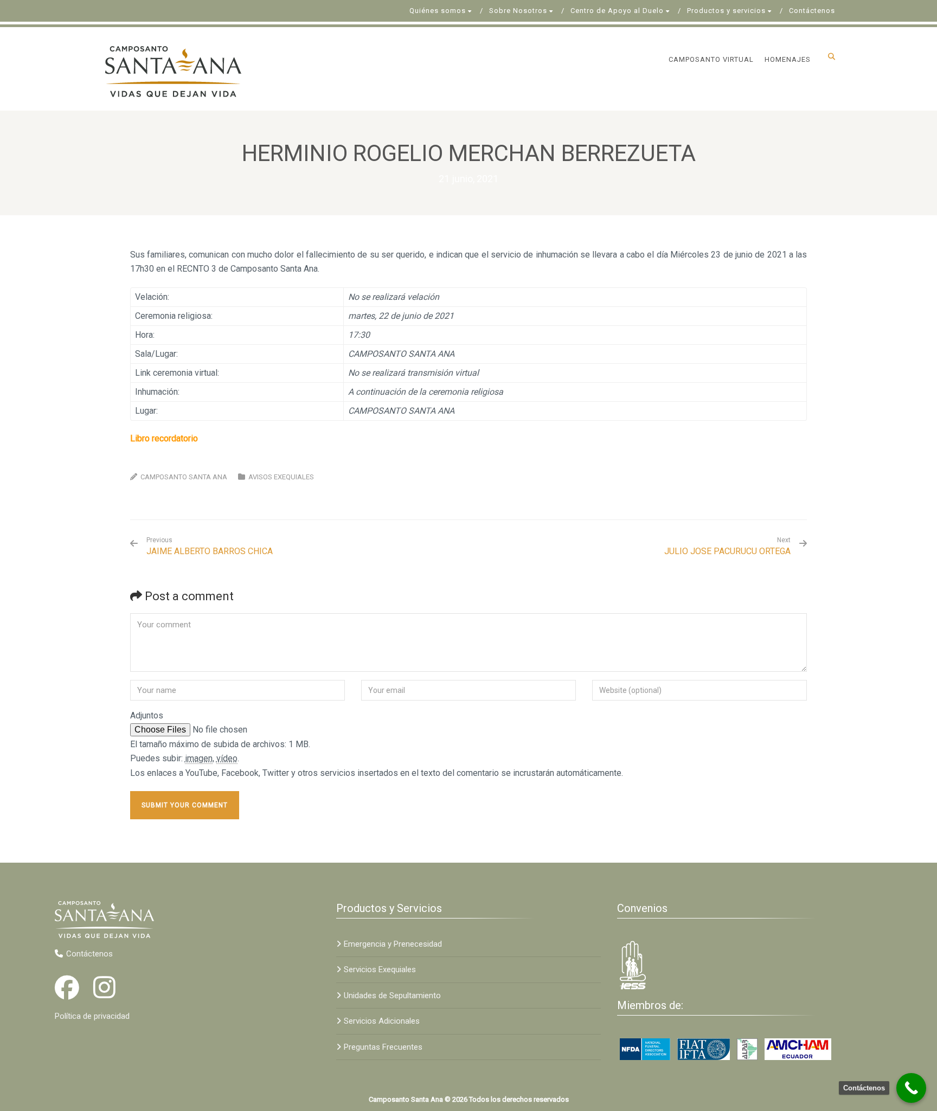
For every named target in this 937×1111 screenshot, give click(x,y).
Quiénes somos (437, 11)
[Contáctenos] (911, 1088)
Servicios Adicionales (382, 1021)
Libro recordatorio (164, 438)
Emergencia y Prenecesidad (393, 944)
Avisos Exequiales (281, 477)
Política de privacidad (92, 1016)
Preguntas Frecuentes (383, 1047)
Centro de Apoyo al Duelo (617, 11)
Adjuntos (146, 715)
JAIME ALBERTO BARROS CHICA (209, 546)
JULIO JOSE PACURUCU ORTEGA (727, 551)
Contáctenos (812, 11)
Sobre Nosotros (518, 11)
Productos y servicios (726, 11)
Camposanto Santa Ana (183, 477)
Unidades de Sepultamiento (392, 995)
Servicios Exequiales (380, 969)
